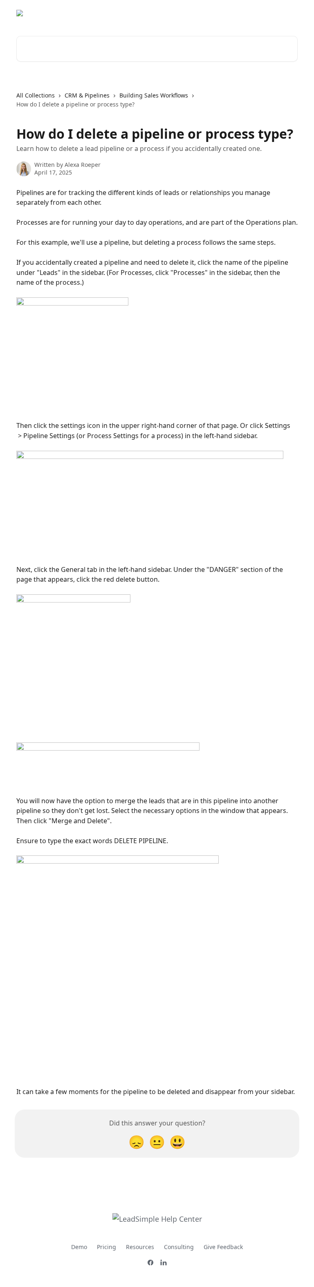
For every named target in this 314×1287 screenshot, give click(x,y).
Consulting (179, 1247)
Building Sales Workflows (153, 95)
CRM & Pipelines (87, 95)
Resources (140, 1247)
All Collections (35, 95)
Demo (79, 1247)
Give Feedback (223, 1247)
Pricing (106, 1247)
